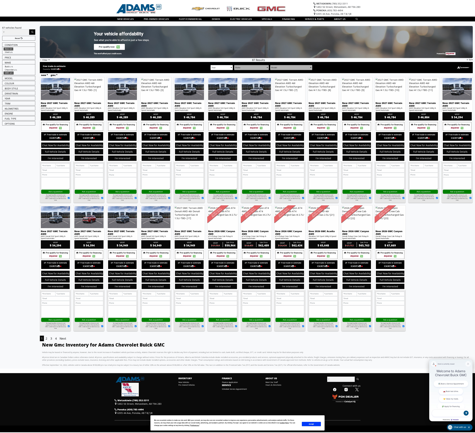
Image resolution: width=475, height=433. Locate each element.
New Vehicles (183, 382)
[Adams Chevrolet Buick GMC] (139, 8)
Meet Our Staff (271, 382)
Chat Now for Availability (55, 145)
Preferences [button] (194, 425)
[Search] (32, 32)
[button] (125, 19)
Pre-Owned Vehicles (186, 385)
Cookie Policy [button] (284, 423)
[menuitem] (19, 48)
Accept (311, 424)
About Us (271, 378)
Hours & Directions (273, 385)
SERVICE (226, 385)
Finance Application (230, 382)
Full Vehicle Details (55, 151)
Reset (18, 38)
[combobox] (221, 67)
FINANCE (227, 378)
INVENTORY (185, 378)
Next (63, 338)
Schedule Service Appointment (234, 389)
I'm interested (55, 158)
